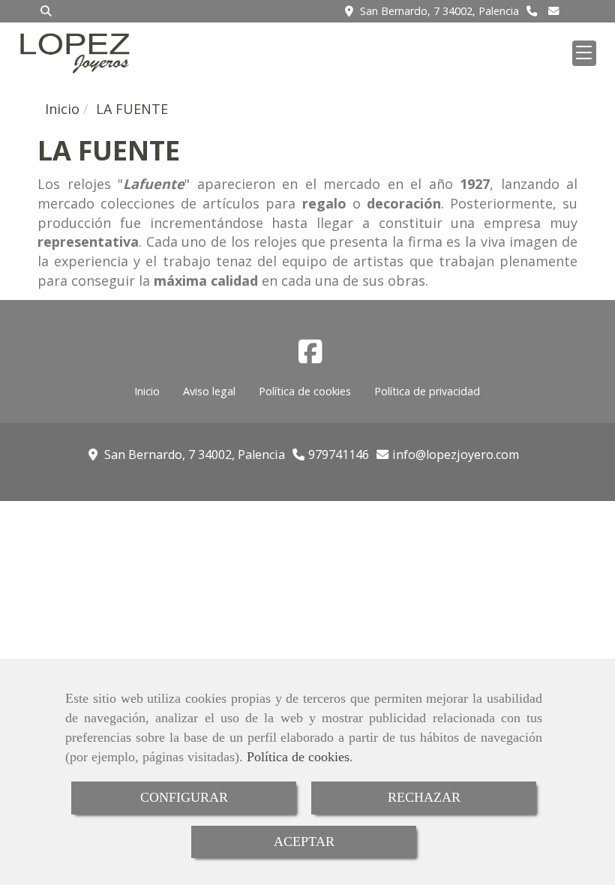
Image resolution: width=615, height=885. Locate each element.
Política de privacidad (427, 391)
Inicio (147, 391)
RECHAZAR (424, 797)
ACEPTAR (304, 841)
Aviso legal (209, 391)
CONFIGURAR (184, 797)
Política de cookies (298, 756)
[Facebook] (310, 356)
